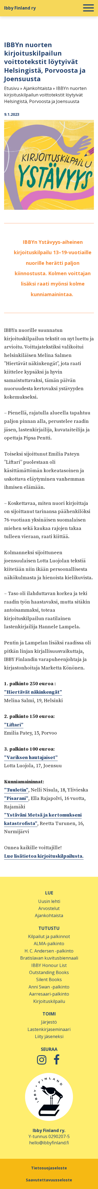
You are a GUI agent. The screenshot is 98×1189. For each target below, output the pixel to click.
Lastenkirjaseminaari (49, 1029)
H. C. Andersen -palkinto (49, 951)
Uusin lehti (49, 901)
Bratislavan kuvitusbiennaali (49, 958)
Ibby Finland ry (20, 8)
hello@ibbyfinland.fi (49, 1143)
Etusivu (11, 88)
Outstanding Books (49, 972)
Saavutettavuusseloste (49, 1179)
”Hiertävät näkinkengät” (33, 692)
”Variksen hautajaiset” (31, 757)
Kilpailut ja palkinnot (49, 936)
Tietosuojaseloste (49, 1167)
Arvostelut (49, 908)
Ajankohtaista (37, 88)
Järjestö (49, 1022)
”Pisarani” (16, 798)
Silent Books (49, 979)
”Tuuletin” (16, 790)
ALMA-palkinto (49, 944)
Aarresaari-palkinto (49, 994)
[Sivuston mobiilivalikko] (88, 8)
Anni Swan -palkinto (49, 987)
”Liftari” (13, 725)
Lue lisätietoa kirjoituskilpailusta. (44, 856)
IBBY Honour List (49, 965)
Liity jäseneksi (49, 1036)
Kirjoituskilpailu (49, 1001)
